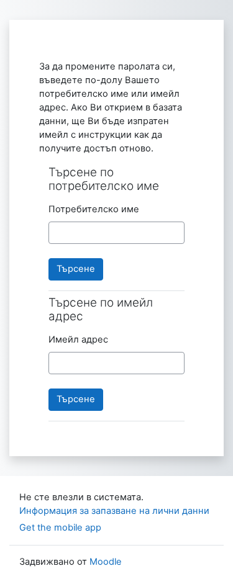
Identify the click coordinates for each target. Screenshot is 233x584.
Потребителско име (93, 209)
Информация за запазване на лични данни (114, 510)
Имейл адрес (78, 339)
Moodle (105, 561)
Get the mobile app (60, 527)
